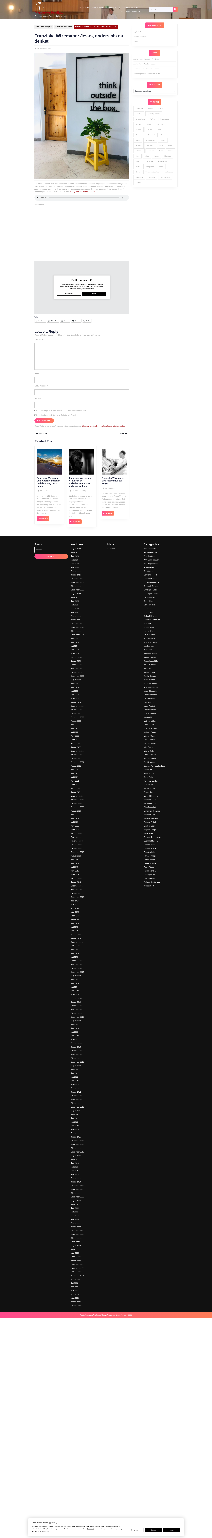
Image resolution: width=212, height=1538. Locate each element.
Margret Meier (149, 717)
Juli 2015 (74, 950)
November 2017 (77, 890)
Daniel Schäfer (149, 609)
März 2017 (75, 912)
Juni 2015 (75, 953)
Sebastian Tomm (150, 803)
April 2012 (75, 1081)
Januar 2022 (76, 747)
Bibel (149, 124)
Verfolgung (169, 172)
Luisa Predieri (149, 706)
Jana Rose (148, 650)
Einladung (159, 124)
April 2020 (75, 826)
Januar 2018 (76, 882)
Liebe (137, 156)
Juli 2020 (74, 815)
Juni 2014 (75, 983)
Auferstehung (140, 119)
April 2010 (75, 1171)
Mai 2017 (74, 905)
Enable (94, 293)
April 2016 (75, 931)
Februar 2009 (76, 1223)
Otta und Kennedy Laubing (154, 766)
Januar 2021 (76, 792)
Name (37, 373)
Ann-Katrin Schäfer (151, 560)
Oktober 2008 (76, 1238)
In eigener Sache (150, 642)
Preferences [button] (45, 1531)
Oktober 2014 (76, 968)
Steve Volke (148, 833)
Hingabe (138, 145)
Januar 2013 (76, 1047)
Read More (43, 519)
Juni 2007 (75, 1287)
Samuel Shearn (150, 800)
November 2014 (77, 964)
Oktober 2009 (76, 1193)
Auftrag (152, 119)
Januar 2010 (76, 1182)
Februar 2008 (76, 1257)
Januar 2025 (76, 620)
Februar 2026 (76, 571)
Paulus (138, 167)
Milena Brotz (149, 751)
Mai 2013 (74, 1032)
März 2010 (75, 1174)
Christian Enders (150, 579)
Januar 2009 (76, 1227)
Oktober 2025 (76, 586)
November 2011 (77, 1099)
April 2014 (75, 991)
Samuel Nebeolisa (151, 796)
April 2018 (75, 871)
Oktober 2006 (76, 1305)
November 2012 (77, 1054)
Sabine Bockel (149, 788)
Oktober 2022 (76, 713)
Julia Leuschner (150, 665)
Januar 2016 (76, 938)
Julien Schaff (149, 668)
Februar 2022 (76, 743)
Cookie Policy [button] (91, 1529)
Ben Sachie (148, 571)
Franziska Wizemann (63, 27)
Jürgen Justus (149, 672)
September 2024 (77, 635)
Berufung (139, 124)
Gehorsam (139, 135)
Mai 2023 (74, 691)
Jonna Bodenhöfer (151, 661)
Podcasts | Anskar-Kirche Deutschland (146, 73)
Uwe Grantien (149, 878)
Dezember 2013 (77, 1006)
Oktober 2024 (76, 631)
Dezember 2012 (77, 1051)
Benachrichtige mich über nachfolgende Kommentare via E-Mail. (61, 411)
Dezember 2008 (77, 1231)
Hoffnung (150, 145)
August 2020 (76, 811)
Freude (149, 129)
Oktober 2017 (76, 893)
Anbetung (139, 114)
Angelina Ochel (150, 556)
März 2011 (75, 1129)
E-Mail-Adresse (41, 386)
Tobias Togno (149, 867)
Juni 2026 (75, 556)
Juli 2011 (74, 1114)
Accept (172, 1530)
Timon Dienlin (149, 860)
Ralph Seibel (149, 777)
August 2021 (76, 766)
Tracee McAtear (150, 871)
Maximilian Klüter (150, 728)
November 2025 (77, 582)
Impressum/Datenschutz (129, 7)
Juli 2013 (74, 1024)
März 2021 (75, 785)
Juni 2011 (75, 1118)
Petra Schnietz (149, 773)
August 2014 (76, 976)
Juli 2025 (74, 597)
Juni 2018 (75, 863)
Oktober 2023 (76, 672)
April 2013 (75, 1036)
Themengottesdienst (153, 172)
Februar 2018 (76, 878)
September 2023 (77, 676)
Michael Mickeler (150, 740)
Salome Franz (149, 792)
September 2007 (77, 1275)
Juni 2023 (75, 687)
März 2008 (75, 1253)
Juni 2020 (75, 818)
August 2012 (76, 1066)
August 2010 (76, 1156)
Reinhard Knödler (151, 781)
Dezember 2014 (77, 961)
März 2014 (75, 994)
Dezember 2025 (77, 579)
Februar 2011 (76, 1133)
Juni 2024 (75, 642)
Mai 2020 (74, 822)
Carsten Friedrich (150, 575)
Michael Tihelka (150, 743)
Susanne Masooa (151, 841)
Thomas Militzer (150, 848)
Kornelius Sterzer (150, 683)
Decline (153, 1530)
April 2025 (75, 609)
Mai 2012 (74, 1077)
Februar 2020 (76, 833)
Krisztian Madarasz (151, 687)
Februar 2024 (76, 657)
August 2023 (76, 680)
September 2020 (77, 807)
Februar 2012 (76, 1088)
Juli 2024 (74, 639)
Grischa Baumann (151, 624)
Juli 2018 (74, 860)
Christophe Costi (150, 590)
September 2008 (77, 1242)
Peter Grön (148, 770)
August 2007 (76, 1279)
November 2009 (77, 1189)
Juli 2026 (74, 552)
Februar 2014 (76, 998)
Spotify (135, 41)
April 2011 (75, 1126)
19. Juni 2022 (110, 488)
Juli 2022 (74, 725)
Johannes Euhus (150, 653)
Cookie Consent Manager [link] (39, 1522)
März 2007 (75, 1298)
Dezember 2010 (77, 1141)
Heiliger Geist (150, 140)
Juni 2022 (75, 728)
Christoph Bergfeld (151, 586)
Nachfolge (149, 161)
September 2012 (77, 1062)
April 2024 (75, 650)
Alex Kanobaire (150, 549)
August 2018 (76, 856)
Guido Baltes (149, 627)
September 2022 (77, 717)
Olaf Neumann (149, 762)
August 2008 (76, 1246)
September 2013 (77, 1017)
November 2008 (77, 1234)
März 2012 (75, 1084)
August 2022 (76, 721)
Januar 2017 (76, 920)
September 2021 (77, 762)
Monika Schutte (150, 755)
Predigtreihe (150, 167)
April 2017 (75, 908)
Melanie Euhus (150, 732)
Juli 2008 (74, 1249)
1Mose (150, 108)
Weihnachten (165, 177)
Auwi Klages (149, 567)
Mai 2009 (74, 1212)
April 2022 (75, 736)
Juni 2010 (75, 1163)
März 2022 (75, 740)
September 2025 (77, 590)
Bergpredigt (164, 119)
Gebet (159, 129)
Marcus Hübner (150, 713)
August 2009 (76, 1201)
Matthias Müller (150, 721)
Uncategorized (149, 875)
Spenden (112, 7)
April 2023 (75, 695)
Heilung (162, 140)
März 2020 (75, 830)
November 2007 (77, 1268)
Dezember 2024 (77, 624)
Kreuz (161, 151)
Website (37, 398)
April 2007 (75, 1294)
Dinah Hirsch (149, 612)
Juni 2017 (75, 901)
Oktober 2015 (76, 946)
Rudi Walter (148, 785)
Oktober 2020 (76, 803)
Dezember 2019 (77, 837)
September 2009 (77, 1197)
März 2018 (75, 875)
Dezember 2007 (77, 1264)
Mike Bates (148, 747)
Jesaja (160, 145)
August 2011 (76, 1111)
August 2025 (76, 594)
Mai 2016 (74, 927)
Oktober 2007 (76, 1272)
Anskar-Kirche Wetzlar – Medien (144, 64)
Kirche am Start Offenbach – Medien (146, 69)
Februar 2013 (76, 1043)
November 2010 (77, 1144)
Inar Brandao (149, 646)
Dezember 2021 (77, 751)
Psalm (161, 167)
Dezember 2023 (77, 665)
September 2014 (77, 972)
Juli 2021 (74, 770)
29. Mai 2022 (44, 491)
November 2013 (77, 1009)
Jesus (170, 145)
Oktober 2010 (76, 1148)
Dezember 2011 (77, 1096)
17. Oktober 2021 (79, 491)
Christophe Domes (151, 594)
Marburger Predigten (50, 12)
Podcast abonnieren (140, 37)
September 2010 (77, 1152)
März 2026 (75, 567)
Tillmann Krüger (150, 856)
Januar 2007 (76, 1302)
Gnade (138, 140)
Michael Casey (149, 736)
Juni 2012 (75, 1073)
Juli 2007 (74, 1283)
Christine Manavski (151, 582)
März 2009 (75, 1219)
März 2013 (75, 1039)
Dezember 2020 (77, 796)
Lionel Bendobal (150, 695)
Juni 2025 (75, 601)
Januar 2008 (76, 1260)
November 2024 (77, 627)
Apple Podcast (138, 32)
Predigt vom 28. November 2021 (82, 192)
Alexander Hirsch (150, 552)
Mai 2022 (74, 732)
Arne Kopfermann (151, 564)
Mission (138, 161)
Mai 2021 (74, 777)
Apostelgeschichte (154, 114)
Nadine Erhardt (150, 758)
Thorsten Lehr (149, 852)
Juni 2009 (75, 1208)
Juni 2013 (75, 1028)
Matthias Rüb (149, 725)
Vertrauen (151, 177)
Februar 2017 (76, 916)
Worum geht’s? (98, 7)
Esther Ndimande (150, 616)
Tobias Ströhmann (151, 863)
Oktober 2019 (76, 845)
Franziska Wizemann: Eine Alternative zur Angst (113, 481)
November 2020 (77, 800)
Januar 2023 (76, 702)
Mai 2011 (74, 1122)
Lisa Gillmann (149, 698)
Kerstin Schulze (150, 676)
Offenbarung (162, 161)
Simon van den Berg (152, 811)
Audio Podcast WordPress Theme (93, 1315)
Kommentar (39, 339)
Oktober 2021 (76, 758)
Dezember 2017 (77, 886)
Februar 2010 (76, 1178)
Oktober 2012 (76, 1058)
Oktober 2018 (76, 848)
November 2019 (77, 841)
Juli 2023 (74, 683)
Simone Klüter (149, 815)
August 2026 (76, 549)
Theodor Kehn (149, 845)
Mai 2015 (74, 957)
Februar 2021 (76, 788)
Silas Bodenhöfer (150, 807)
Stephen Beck (149, 826)
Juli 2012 (74, 1069)
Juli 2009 (74, 1204)
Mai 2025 (74, 605)
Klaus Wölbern (149, 680)
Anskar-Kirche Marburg (129, 11)
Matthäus (167, 156)
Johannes (139, 151)
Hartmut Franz (149, 631)
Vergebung (139, 177)
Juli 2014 (74, 979)
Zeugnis (138, 182)
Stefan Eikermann (151, 818)
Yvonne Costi (149, 886)
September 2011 (77, 1107)
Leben (170, 151)
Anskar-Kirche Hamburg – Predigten (146, 59)
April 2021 (75, 781)
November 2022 (77, 710)
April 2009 (75, 1216)
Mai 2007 (74, 1290)
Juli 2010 (74, 1159)
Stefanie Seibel (150, 822)
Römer (138, 172)
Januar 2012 (76, 1092)
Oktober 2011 (76, 1103)
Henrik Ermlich (149, 639)
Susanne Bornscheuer (152, 837)
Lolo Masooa (149, 702)
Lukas (147, 156)
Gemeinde (151, 135)
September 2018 (77, 852)
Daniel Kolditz (149, 601)
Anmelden (111, 549)
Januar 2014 (76, 1002)
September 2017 (77, 897)
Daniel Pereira (149, 605)
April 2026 (75, 564)
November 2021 (77, 755)
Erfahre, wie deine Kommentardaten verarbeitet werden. (103, 426)
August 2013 (76, 1021)
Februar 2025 (76, 616)
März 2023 (75, 698)
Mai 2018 (74, 867)
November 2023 (77, 668)
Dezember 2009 (77, 1186)
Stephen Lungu (150, 830)
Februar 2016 (76, 935)
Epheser (138, 129)
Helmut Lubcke (150, 635)
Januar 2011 (76, 1137)
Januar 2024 (76, 661)
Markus (156, 156)
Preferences (135, 1530)
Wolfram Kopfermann (152, 882)
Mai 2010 (74, 1167)
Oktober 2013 (76, 1013)
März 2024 (75, 653)
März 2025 (75, 612)
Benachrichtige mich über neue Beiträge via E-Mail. (56, 415)
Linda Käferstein (150, 691)
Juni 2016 (75, 923)
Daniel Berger (149, 597)
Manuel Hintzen (150, 710)
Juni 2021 (75, 773)
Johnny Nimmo (150, 657)
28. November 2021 (44, 48)
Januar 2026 (76, 575)
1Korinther (139, 108)
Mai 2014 (74, 987)
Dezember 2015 (77, 942)
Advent (160, 108)
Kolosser (151, 151)
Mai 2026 (74, 560)
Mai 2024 (74, 646)
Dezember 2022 (77, 706)
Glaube (163, 135)
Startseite (84, 7)
